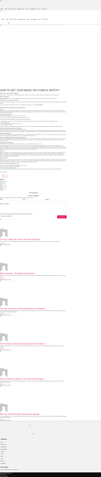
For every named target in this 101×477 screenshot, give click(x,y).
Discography (33, 9)
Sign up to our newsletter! (6, 216)
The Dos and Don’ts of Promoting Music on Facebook (22, 308)
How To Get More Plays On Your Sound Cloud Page (21, 378)
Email (24, 199)
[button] (2, 9)
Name (1, 199)
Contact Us (44, 9)
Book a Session (12, 9)
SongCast (2, 104)
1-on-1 (38, 9)
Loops (27, 9)
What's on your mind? (4, 203)
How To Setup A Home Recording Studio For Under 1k (23, 343)
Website (47, 199)
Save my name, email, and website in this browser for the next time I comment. (16, 213)
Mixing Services (20, 9)
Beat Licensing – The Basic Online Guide (17, 273)
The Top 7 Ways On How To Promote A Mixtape (20, 239)
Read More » (2, 243)
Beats (2, 9)
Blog (6, 9)
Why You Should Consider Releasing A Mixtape (20, 414)
